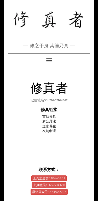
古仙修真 (49, 116)
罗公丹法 (49, 121)
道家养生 (49, 126)
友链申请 (49, 131)
